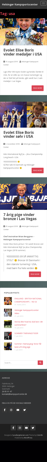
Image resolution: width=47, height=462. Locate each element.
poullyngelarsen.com (21, 435)
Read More (37, 88)
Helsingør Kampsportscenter (20, 4)
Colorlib (40, 435)
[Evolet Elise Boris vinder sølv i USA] (23, 115)
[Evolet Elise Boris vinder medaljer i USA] (23, 31)
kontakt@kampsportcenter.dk (14, 394)
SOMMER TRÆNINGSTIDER (26, 333)
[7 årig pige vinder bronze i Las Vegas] (23, 197)
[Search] (40, 362)
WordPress (28, 438)
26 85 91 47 (7, 391)
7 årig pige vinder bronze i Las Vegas (20, 216)
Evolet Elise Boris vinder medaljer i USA (22, 52)
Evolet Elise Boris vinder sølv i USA (18, 134)
